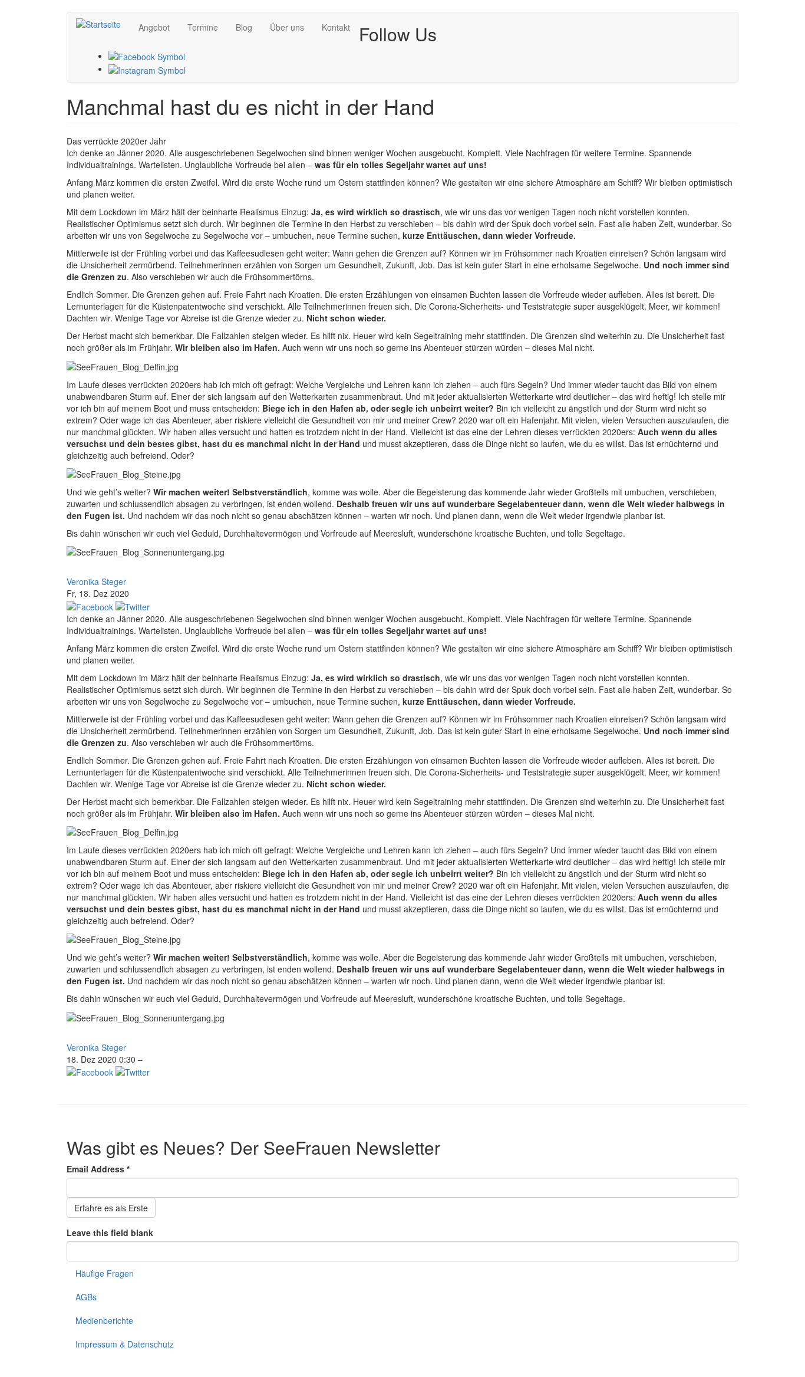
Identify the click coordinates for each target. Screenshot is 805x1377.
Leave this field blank (110, 1232)
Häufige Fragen (104, 1273)
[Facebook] (146, 55)
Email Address (98, 1169)
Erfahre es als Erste (111, 1208)
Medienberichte (104, 1320)
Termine (202, 27)
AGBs (86, 1297)
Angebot (154, 27)
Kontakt (336, 27)
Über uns (287, 27)
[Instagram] (147, 68)
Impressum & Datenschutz (124, 1344)
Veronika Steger (96, 581)
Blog (244, 27)
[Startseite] (103, 23)
